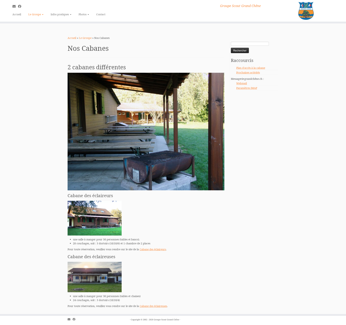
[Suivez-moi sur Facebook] (21, 6)
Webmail (241, 83)
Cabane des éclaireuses (153, 306)
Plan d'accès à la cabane (250, 68)
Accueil (16, 14)
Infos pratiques (60, 14)
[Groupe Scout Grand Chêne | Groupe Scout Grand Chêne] (306, 11)
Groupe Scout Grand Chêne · (167, 319)
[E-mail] (15, 6)
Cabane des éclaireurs (153, 249)
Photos (83, 14)
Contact (100, 14)
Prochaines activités (248, 72)
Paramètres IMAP (246, 88)
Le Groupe (35, 14)
